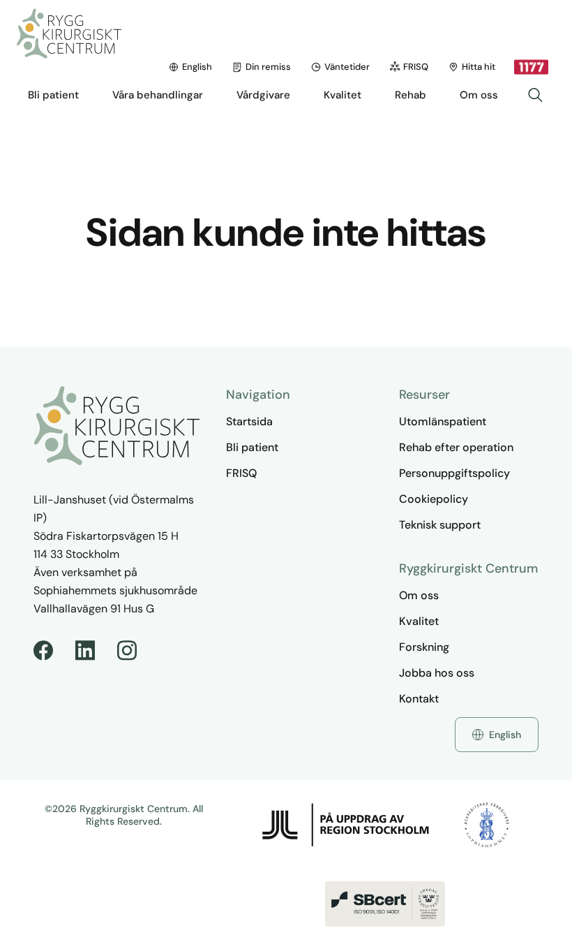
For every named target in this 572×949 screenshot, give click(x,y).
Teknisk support (440, 524)
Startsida (249, 421)
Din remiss (268, 67)
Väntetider (347, 67)
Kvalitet (419, 621)
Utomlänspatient (442, 421)
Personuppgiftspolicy (454, 473)
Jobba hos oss (436, 672)
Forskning (424, 647)
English (197, 67)
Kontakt (419, 698)
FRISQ (415, 67)
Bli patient (252, 447)
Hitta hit (478, 67)
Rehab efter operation (456, 447)
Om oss (419, 595)
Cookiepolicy (433, 499)
